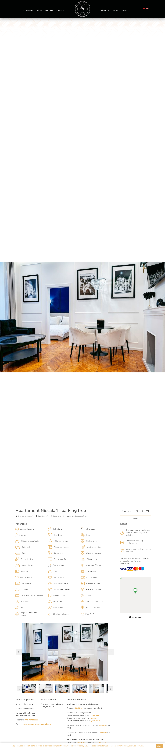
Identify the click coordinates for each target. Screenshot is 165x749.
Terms (115, 10)
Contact (124, 10)
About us (105, 10)
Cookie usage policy (75, 746)
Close (159, 746)
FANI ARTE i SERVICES (54, 10)
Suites (39, 10)
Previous (19, 652)
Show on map (135, 617)
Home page (28, 10)
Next (111, 652)
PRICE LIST (123, 524)
